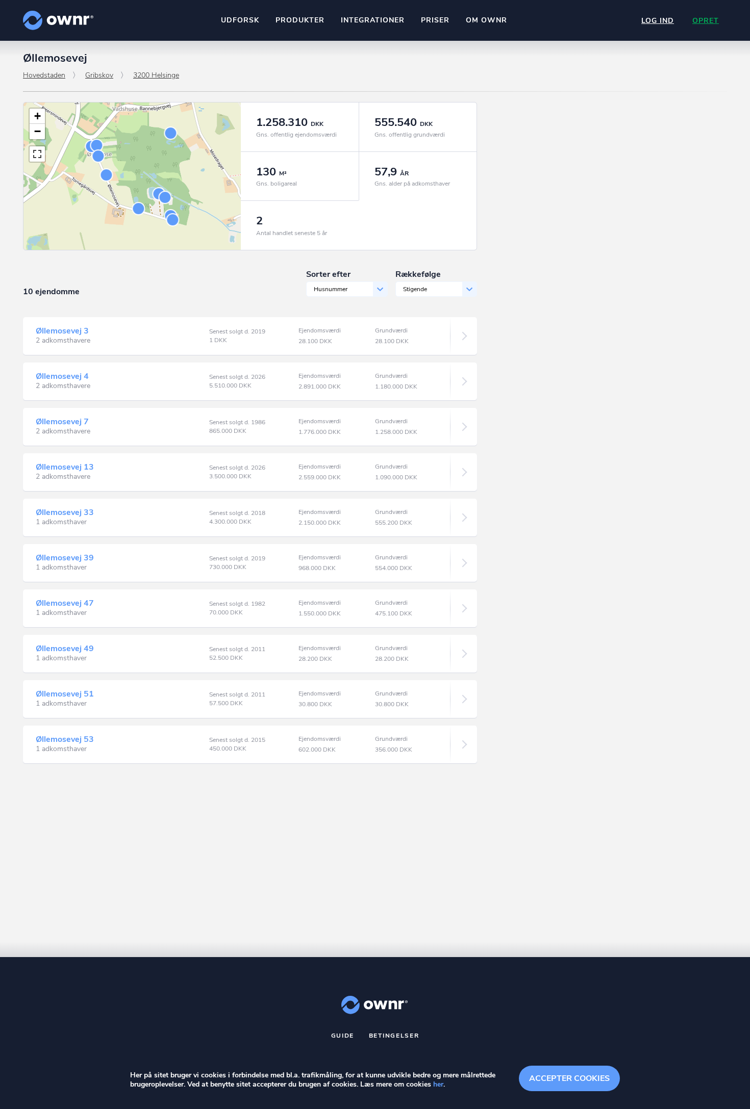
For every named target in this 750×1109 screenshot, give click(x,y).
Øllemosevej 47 (65, 603)
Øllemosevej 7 (62, 421)
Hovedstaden (44, 75)
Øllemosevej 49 (65, 648)
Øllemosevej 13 (65, 467)
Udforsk (240, 20)
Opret (705, 20)
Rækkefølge (418, 274)
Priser (435, 20)
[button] (37, 116)
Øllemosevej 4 (62, 376)
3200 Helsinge (156, 75)
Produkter (300, 20)
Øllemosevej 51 (65, 694)
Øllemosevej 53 (65, 739)
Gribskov (99, 75)
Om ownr (486, 20)
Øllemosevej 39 (65, 557)
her (438, 1084)
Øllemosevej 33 (65, 512)
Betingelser (394, 1035)
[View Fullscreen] (37, 154)
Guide (343, 1035)
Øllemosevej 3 (62, 331)
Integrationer (373, 20)
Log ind (657, 20)
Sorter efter (328, 274)
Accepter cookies (569, 1078)
